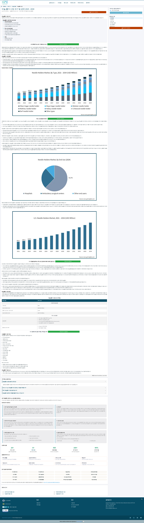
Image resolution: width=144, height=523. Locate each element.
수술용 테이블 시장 (8, 493)
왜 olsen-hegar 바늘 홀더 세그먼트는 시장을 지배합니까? (14, 387)
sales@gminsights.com (112, 508)
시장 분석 (112, 19)
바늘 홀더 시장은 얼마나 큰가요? (9, 381)
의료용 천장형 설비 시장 (60, 492)
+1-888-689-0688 (112, 504)
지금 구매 (127, 12)
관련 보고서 (112, 26)
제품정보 (4, 6)
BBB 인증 (33, 450)
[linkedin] (130, 518)
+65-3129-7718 (111, 506)
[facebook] (137, 518)
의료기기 (9, 6)
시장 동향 (112, 18)
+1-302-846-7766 (111, 505)
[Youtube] (141, 518)
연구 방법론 (112, 24)
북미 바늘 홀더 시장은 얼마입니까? (10, 390)
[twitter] (134, 518)
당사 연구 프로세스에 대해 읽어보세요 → (52, 482)
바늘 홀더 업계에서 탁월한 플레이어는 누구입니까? (13, 393)
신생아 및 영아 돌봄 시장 (9, 492)
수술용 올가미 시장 (59, 493)
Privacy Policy (79, 521)
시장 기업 (112, 21)
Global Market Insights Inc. (7, 517)
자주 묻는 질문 (113, 23)
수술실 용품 (14, 6)
